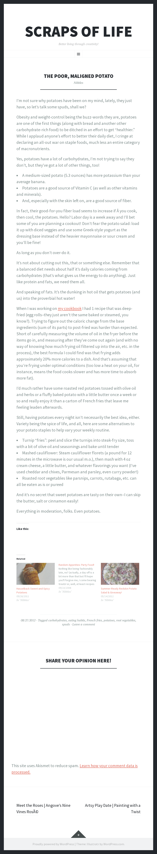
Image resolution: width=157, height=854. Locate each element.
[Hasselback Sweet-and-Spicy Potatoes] (35, 574)
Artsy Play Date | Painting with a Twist (113, 808)
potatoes (109, 620)
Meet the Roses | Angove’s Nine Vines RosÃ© (43, 808)
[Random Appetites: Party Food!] (80, 578)
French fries (94, 620)
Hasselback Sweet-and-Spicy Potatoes (33, 590)
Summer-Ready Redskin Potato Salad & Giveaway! (119, 590)
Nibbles (78, 83)
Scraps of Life (78, 31)
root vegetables (125, 620)
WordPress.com (113, 844)
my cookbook (70, 308)
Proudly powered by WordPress (53, 844)
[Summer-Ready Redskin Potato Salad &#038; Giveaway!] (120, 574)
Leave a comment (83, 624)
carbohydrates (57, 620)
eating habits (76, 620)
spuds (66, 624)
